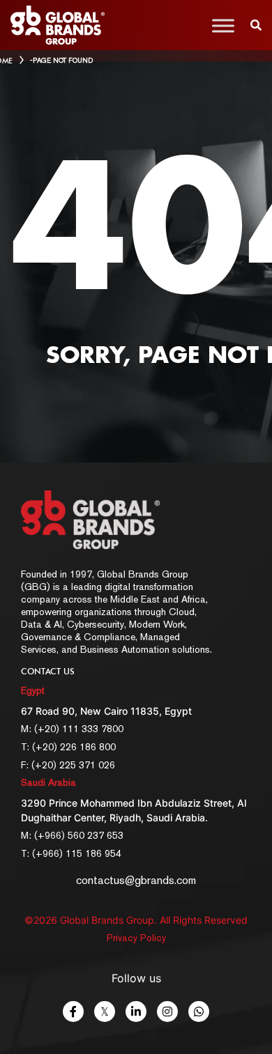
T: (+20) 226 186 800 (68, 746)
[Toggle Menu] (223, 25)
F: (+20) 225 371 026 (68, 764)
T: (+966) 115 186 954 (71, 853)
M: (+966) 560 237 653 (72, 835)
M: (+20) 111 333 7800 (72, 728)
